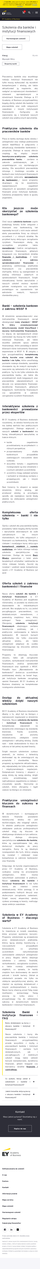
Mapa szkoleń (12, 47)
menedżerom (8, 248)
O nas (4, 1175)
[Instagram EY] (17, 1229)
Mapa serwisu (7, 1199)
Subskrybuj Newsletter (11, 1223)
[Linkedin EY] (11, 1229)
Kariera (5, 1181)
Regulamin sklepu (9, 1218)
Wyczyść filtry (8, 59)
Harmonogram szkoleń (15, 38)
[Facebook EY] (5, 1229)
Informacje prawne (9, 1193)
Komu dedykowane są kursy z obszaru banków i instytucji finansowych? (17, 1026)
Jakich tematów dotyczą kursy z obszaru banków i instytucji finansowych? (17, 1094)
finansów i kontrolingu (14, 256)
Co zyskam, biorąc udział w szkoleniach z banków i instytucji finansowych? (17, 1081)
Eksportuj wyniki (11, 64)
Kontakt (5, 1187)
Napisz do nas (20, 1128)
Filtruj (5, 55)
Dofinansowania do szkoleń (13, 1168)
